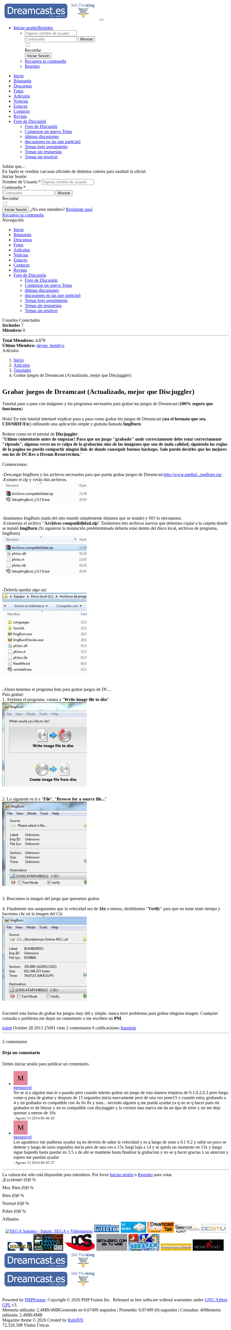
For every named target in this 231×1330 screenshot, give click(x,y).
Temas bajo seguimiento (46, 146)
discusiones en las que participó (53, 141)
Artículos (22, 96)
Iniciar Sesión (38, 56)
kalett (7, 1027)
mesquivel (23, 1087)
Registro (32, 66)
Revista (20, 116)
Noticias (21, 101)
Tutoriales (22, 370)
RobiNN (75, 1320)
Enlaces (20, 106)
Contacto (22, 111)
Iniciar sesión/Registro (33, 27)
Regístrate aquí (79, 209)
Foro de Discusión (30, 275)
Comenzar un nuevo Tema (48, 131)
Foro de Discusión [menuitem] (41, 126)
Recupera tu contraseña (45, 61)
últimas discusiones (42, 136)
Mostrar (86, 39)
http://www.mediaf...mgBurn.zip (192, 474)
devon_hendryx (51, 345)
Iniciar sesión (121, 1174)
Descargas (23, 86)
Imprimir (128, 1027)
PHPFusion (35, 1299)
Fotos (18, 91)
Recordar (33, 50)
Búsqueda (22, 80)
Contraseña (14, 187)
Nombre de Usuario (21, 181)
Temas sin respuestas (43, 151)
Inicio (19, 75)
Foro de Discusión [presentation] (30, 121)
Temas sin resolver (41, 156)
